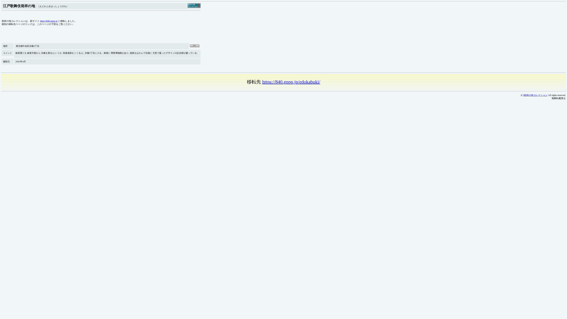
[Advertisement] (89, 123)
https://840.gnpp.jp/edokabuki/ (291, 81)
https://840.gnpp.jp (48, 21)
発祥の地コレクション (536, 95)
